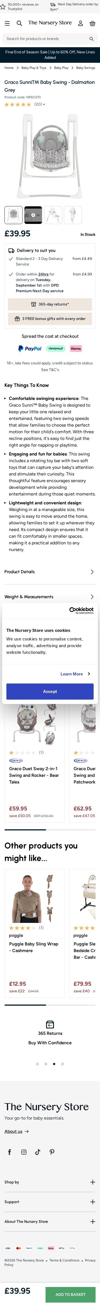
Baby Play (61, 68)
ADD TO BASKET (71, 1294)
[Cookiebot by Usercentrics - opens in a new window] (71, 610)
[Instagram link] (24, 1152)
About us (13, 1131)
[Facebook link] (9, 1152)
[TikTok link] (38, 1152)
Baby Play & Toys (33, 68)
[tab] (37, 1064)
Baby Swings (85, 68)
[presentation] (43, 38)
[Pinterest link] (53, 1152)
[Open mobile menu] (7, 23)
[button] (13, 215)
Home (9, 68)
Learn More (72, 674)
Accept (50, 691)
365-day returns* (54, 304)
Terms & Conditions (64, 1260)
